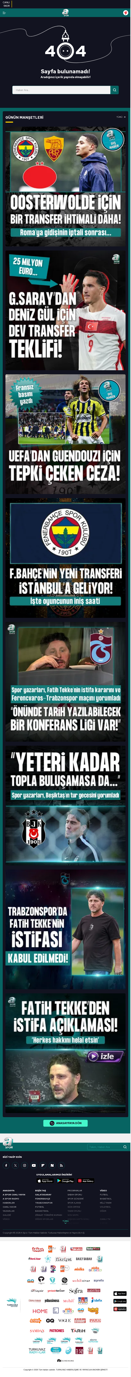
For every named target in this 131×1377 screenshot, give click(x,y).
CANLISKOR (6, 4)
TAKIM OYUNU (74, 1211)
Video (103, 1190)
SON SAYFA (73, 1215)
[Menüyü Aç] (4, 13)
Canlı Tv (105, 1219)
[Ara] (115, 90)
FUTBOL (39, 1207)
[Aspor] (65, 186)
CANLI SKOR (9, 1207)
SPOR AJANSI (74, 1202)
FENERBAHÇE (42, 1198)
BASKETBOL (42, 1211)
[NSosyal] (52, 1165)
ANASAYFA (8, 1190)
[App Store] (45, 1180)
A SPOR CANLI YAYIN (14, 1194)
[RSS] (61, 1165)
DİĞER (103, 1211)
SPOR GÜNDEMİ (75, 1198)
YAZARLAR (8, 1211)
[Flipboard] (43, 1165)
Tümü (119, 117)
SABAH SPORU (75, 1194)
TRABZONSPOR (44, 1202)
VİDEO (6, 1219)
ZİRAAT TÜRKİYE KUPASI (48, 1215)
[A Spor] (65, 12)
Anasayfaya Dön (69, 1123)
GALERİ (7, 1215)
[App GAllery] (86, 1180)
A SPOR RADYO (11, 1198)
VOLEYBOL (105, 1207)
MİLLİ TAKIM (105, 1202)
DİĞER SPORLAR (44, 1219)
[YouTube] (33, 1165)
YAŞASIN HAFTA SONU (78, 1219)
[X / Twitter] (15, 1165)
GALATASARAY (43, 1194)
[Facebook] (6, 1165)
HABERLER (9, 1202)
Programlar (75, 1190)
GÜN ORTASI (74, 1207)
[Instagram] (24, 1165)
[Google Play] (65, 1180)
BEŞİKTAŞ (40, 1190)
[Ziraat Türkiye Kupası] (125, 12)
